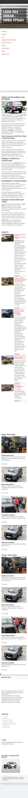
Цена (2, 37)
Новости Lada (5, 54)
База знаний (6, 727)
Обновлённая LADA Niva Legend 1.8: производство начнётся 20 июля (20, 236)
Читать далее (4, 464)
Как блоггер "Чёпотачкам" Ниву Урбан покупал (18, 386)
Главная (3, 31)
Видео (3, 51)
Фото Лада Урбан (8, 720)
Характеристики (6, 42)
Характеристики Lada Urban (10, 723)
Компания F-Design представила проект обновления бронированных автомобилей (19, 312)
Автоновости (7, 725)
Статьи (3, 45)
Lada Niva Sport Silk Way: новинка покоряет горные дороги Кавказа (20, 357)
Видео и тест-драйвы (9, 722)
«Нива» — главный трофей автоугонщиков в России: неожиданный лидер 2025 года (20, 280)
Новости (3, 34)
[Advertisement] (14, 71)
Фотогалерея (5, 48)
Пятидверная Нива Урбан (8, 40)
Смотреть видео (5, 493)
